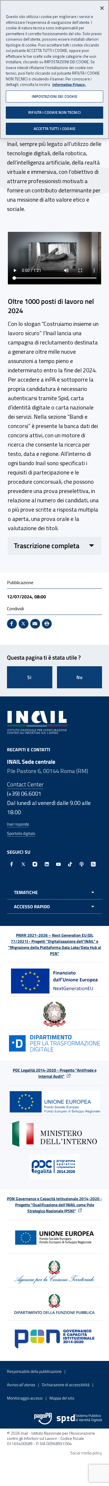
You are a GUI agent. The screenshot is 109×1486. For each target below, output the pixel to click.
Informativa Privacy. (69, 84)
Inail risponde (18, 824)
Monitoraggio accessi (25, 1398)
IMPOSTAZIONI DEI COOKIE (55, 96)
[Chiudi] (102, 8)
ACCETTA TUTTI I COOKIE (54, 128)
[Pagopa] (43, 1418)
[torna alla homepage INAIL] (37, 722)
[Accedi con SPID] (79, 1418)
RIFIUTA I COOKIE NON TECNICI (54, 112)
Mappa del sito (61, 1398)
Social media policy (86, 1453)
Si (29, 677)
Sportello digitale (21, 833)
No (79, 677)
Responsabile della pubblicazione (34, 1371)
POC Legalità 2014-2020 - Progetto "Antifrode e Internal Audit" (55, 1073)
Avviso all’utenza (21, 1385)
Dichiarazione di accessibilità (66, 1385)
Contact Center (25, 784)
